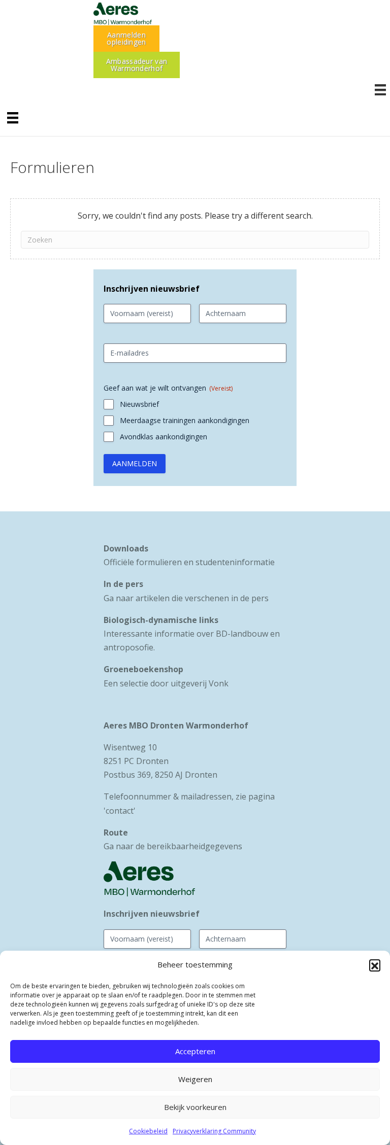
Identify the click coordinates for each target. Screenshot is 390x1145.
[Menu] (12, 117)
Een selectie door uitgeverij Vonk (166, 683)
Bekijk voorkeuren (195, 1107)
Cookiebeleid (148, 1131)
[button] (375, 965)
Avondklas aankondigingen (163, 436)
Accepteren (195, 1051)
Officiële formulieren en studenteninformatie (189, 562)
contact (120, 810)
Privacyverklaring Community (214, 1131)
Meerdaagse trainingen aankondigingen (184, 420)
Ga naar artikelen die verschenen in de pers (186, 598)
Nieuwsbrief (139, 404)
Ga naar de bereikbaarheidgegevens (173, 846)
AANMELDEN (134, 463)
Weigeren (195, 1079)
